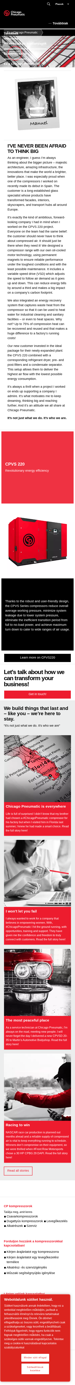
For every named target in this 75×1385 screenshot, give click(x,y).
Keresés (49, 4)
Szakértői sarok (15, 53)
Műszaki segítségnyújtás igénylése (31, 1273)
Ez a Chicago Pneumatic (22, 63)
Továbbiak (60, 23)
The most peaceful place (27, 1020)
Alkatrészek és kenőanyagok (25, 43)
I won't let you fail (21, 911)
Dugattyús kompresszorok (25, 1221)
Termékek (11, 33)
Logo (18, 14)
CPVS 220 (15, 464)
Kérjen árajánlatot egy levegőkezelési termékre (33, 1260)
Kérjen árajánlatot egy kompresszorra (33, 1252)
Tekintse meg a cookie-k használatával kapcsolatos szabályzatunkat (34, 1343)
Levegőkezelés (57, 1221)
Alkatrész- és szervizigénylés (27, 1267)
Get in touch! (37, 694)
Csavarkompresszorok (22, 1216)
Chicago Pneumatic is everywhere (36, 806)
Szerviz (32, 1226)
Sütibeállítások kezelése (35, 1369)
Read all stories (18, 1170)
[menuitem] (14, 33)
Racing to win (18, 1125)
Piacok (59, 4)
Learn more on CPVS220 (37, 657)
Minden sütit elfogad (35, 1357)
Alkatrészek (15, 1226)
